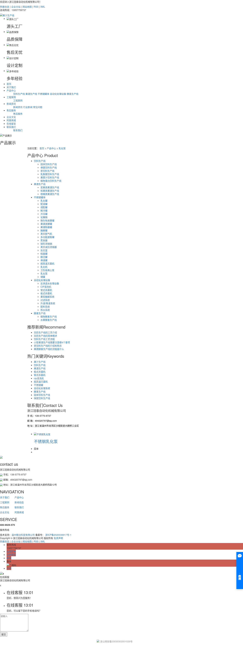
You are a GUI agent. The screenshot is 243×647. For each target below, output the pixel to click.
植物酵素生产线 (48, 316)
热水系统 (45, 309)
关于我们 (11, 87)
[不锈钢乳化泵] (42, 434)
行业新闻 (27, 107)
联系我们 (11, 127)
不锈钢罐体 (43, 93)
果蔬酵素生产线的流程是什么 (49, 349)
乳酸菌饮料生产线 (49, 174)
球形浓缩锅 (46, 243)
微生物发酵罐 (47, 220)
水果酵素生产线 (48, 319)
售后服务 (11, 110)
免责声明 (58, 538)
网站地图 (27, 6)
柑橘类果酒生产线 (49, 194)
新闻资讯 (11, 103)
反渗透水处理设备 (49, 283)
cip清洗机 (39, 378)
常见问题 (37, 107)
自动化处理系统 (42, 388)
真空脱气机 (46, 233)
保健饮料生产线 (48, 167)
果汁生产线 (39, 361)
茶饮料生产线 (47, 170)
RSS (36, 6)
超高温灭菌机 (47, 263)
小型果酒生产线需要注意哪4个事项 (52, 342)
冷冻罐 (43, 213)
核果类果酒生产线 (49, 190)
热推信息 (4, 6)
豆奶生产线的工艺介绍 (45, 332)
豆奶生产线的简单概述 (45, 335)
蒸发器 (43, 240)
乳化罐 (43, 200)
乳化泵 (62, 148)
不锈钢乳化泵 (46, 441)
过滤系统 (45, 300)
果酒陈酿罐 (46, 227)
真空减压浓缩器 (48, 247)
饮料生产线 (19, 93)
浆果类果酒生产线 (49, 187)
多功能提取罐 (47, 237)
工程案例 (11, 97)
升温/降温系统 (47, 303)
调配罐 (43, 207)
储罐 (42, 276)
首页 (9, 83)
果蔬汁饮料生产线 (49, 177)
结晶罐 (43, 253)
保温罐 (43, 260)
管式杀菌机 (46, 290)
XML (42, 6)
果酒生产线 (31, 93)
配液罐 (43, 204)
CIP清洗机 (45, 286)
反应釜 (43, 250)
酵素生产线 (72, 93)
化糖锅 (43, 217)
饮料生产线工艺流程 (44, 339)
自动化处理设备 (58, 93)
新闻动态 (19, 502)
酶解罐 (43, 230)
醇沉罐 (43, 257)
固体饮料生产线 (48, 164)
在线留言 (11, 123)
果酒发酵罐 (46, 223)
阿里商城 (11, 120)
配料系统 (45, 306)
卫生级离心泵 (47, 270)
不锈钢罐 (38, 385)
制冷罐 (43, 210)
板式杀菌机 (46, 293)
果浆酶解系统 (47, 296)
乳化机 (43, 266)
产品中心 (11, 90)
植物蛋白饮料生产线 (50, 180)
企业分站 (15, 6)
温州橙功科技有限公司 (23, 534)
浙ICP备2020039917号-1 (58, 534)
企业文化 (11, 117)
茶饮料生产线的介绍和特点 (48, 345)
